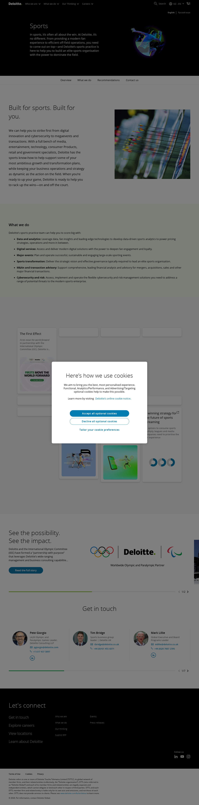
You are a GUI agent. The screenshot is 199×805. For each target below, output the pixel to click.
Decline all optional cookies (99, 421)
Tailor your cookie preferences (99, 429)
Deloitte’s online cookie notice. (113, 398)
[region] (99, 402)
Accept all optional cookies (99, 413)
